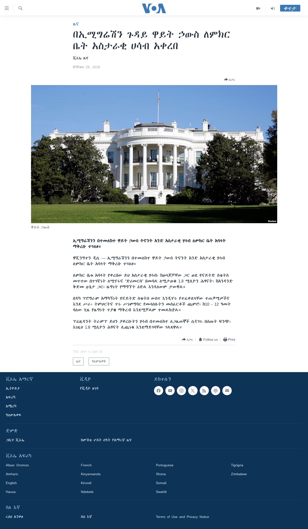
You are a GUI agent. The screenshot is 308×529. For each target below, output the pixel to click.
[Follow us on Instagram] (181, 390)
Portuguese (164, 465)
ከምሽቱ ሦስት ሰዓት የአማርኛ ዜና (106, 440)
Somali (161, 483)
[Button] (229, 79)
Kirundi (86, 483)
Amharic (12, 474)
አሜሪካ (11, 406)
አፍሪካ (10, 397)
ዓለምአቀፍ (13, 415)
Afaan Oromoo (17, 465)
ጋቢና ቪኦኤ (15, 440)
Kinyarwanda (91, 474)
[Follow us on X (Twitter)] (192, 390)
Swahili (161, 492)
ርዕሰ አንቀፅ (14, 517)
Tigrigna (237, 465)
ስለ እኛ (86, 517)
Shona (161, 474)
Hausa (11, 492)
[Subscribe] (226, 390)
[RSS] (204, 390)
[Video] (258, 8)
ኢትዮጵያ (13, 388)
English (11, 483)
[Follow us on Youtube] (169, 390)
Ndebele (87, 492)
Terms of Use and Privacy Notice (182, 517)
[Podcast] (215, 390)
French (86, 465)
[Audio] (273, 8)
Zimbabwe (239, 474)
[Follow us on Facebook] (158, 390)
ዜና (76, 24)
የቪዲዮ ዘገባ (89, 388)
